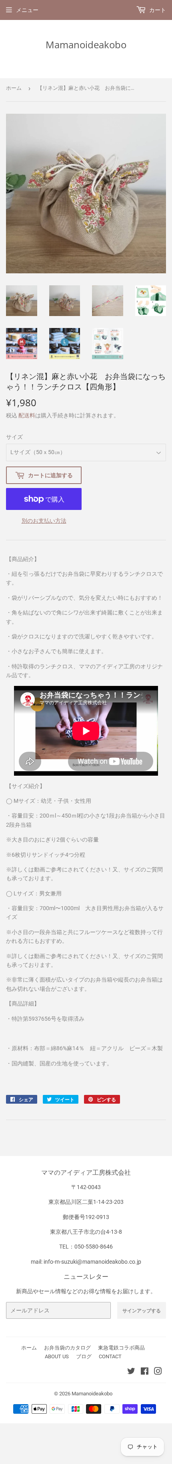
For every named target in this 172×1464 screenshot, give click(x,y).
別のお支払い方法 (44, 521)
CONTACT (110, 1356)
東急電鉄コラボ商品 (121, 1348)
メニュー (27, 10)
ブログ (84, 1356)
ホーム (14, 88)
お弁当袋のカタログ (67, 1348)
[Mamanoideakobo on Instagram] (158, 1372)
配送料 (26, 415)
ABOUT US (57, 1356)
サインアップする (141, 1311)
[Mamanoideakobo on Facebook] (144, 1372)
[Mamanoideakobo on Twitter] (131, 1372)
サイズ (14, 437)
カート (157, 10)
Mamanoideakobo (86, 44)
